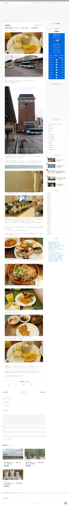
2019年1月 (49, 234)
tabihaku (50, 245)
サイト (4, 434)
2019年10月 (49, 214)
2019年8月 (49, 219)
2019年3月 (49, 229)
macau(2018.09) (51, 136)
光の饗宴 (60, 256)
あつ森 (63, 245)
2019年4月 (49, 227)
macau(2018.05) (51, 134)
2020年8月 (49, 197)
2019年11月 (49, 212)
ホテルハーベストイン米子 (52, 254)
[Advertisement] (34, 12)
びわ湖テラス (56, 247)
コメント (5, 413)
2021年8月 (49, 193)
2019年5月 (49, 225)
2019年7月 (49, 221)
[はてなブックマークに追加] (24, 384)
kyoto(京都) (50, 130)
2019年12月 (49, 210)
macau (49, 132)
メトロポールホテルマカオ (52, 256)
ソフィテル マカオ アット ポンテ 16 (54, 252)
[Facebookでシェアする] (16, 384)
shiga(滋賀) (50, 147)
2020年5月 (49, 204)
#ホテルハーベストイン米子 (38, 25)
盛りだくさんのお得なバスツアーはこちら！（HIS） (14, 375)
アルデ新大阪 (60, 249)
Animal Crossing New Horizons (53, 242)
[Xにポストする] (8, 384)
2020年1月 (49, 208)
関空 (56, 261)
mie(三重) (50, 143)
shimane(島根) (7, 25)
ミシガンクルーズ (61, 254)
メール (4, 430)
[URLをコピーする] (39, 384)
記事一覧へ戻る (24, 392)
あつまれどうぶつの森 (57, 245)
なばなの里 (50, 247)
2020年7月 (49, 199)
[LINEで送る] (31, 384)
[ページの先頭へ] (65, 503)
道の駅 (61, 259)
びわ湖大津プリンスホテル (52, 249)
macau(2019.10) (51, 141)
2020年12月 (49, 195)
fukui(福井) (50, 126)
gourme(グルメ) (51, 128)
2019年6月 (49, 223)
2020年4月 (49, 206)
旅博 (49, 259)
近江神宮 (56, 259)
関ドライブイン (51, 261)
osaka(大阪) (50, 145)
